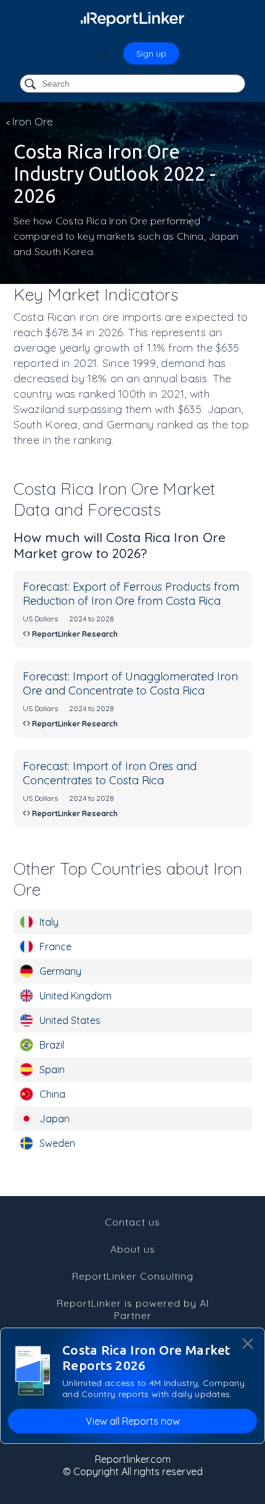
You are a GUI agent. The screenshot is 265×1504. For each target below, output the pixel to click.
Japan (54, 1118)
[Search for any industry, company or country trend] (31, 84)
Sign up (151, 53)
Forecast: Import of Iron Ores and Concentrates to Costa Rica (110, 773)
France (55, 946)
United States (69, 1020)
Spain (52, 1069)
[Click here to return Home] (132, 18)
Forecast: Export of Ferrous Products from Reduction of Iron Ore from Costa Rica (131, 594)
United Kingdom (75, 996)
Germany (60, 971)
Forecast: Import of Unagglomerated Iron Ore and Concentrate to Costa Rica (130, 683)
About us (132, 1249)
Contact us (132, 1222)
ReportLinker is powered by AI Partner (133, 1309)
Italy (49, 922)
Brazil (51, 1045)
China (52, 1094)
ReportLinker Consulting (133, 1276)
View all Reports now (133, 1421)
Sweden (57, 1143)
